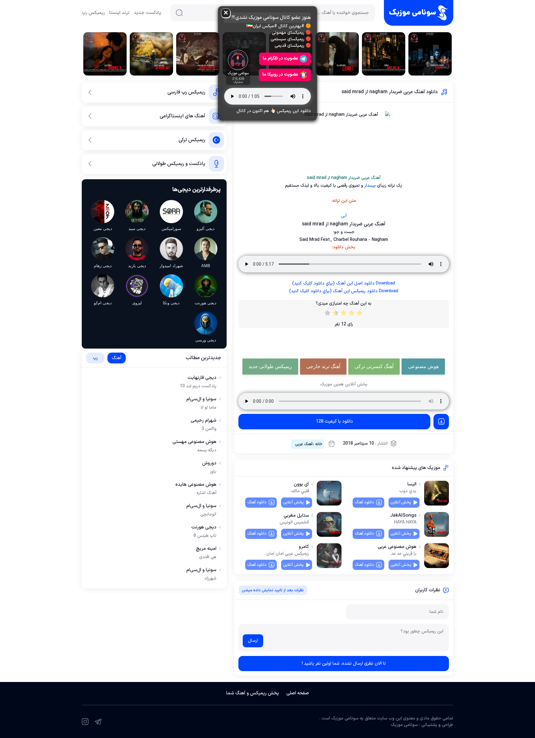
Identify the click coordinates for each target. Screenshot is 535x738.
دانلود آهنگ (364, 502)
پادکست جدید (147, 12)
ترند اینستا (119, 12)
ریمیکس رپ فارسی (186, 92)
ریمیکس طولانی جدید (270, 366)
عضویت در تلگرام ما (280, 58)
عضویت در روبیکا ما (280, 74)
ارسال (253, 640)
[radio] (360, 314)
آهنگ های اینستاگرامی (182, 116)
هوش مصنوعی (423, 366)
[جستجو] (179, 13)
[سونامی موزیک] (418, 12)
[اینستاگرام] (85, 721)
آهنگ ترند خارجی (323, 366)
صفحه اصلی (297, 693)
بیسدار (369, 185)
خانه (318, 444)
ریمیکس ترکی (192, 140)
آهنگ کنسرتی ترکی (374, 366)
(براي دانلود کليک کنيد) (343, 283)
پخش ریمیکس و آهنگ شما (252, 693)
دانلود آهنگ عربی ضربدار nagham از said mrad (389, 92)
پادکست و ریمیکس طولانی (178, 163)
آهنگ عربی (303, 444)
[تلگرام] (98, 721)
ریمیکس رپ (93, 12)
